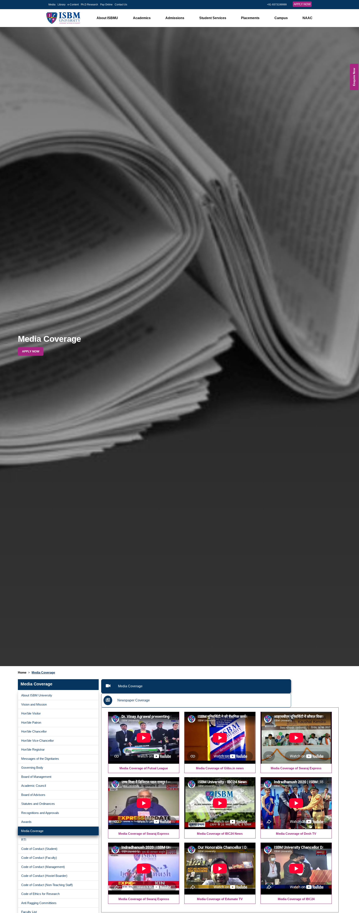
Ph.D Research (89, 4)
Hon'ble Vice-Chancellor (37, 740)
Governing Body (32, 767)
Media (51, 4)
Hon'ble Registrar (33, 749)
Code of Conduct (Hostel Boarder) (44, 875)
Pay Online (106, 4)
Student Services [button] (212, 18)
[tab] (196, 686)
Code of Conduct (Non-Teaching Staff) (47, 885)
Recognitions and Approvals (40, 813)
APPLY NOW (302, 4)
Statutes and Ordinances (38, 803)
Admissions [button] (174, 18)
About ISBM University (36, 695)
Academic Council (33, 785)
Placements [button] (250, 18)
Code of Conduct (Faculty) (39, 857)
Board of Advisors (33, 795)
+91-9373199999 (277, 4)
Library (61, 4)
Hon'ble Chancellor (34, 731)
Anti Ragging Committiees (39, 903)
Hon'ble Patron (31, 722)
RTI (23, 839)
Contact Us (121, 4)
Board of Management (36, 776)
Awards (26, 822)
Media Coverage (32, 831)
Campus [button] (281, 18)
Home (22, 672)
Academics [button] (142, 18)
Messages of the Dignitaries (40, 758)
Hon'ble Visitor (31, 713)
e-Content (73, 4)
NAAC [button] (307, 18)
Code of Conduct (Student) (39, 848)
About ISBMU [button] (107, 18)
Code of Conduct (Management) (43, 867)
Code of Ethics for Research (40, 894)
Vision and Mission (34, 704)
